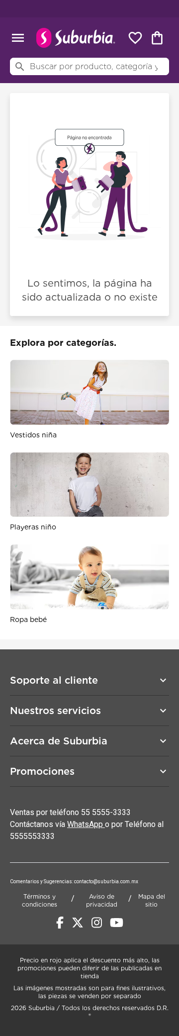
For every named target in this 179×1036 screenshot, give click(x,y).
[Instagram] (96, 923)
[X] (78, 923)
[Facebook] (60, 923)
